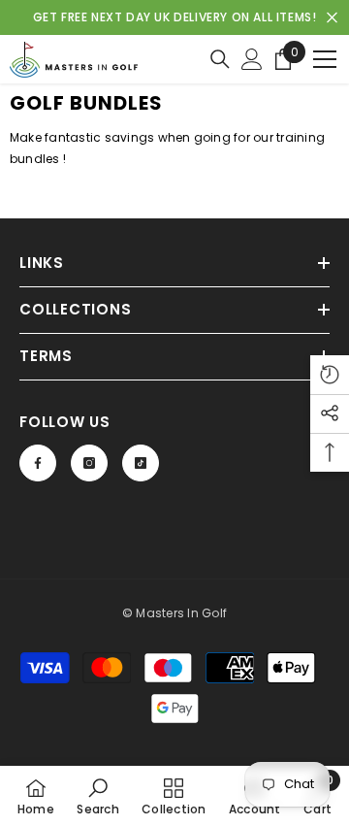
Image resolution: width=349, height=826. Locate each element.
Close (332, 18)
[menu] (324, 59)
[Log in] (252, 59)
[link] (97, 796)
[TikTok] (140, 463)
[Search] (220, 59)
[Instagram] (89, 463)
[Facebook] (37, 463)
